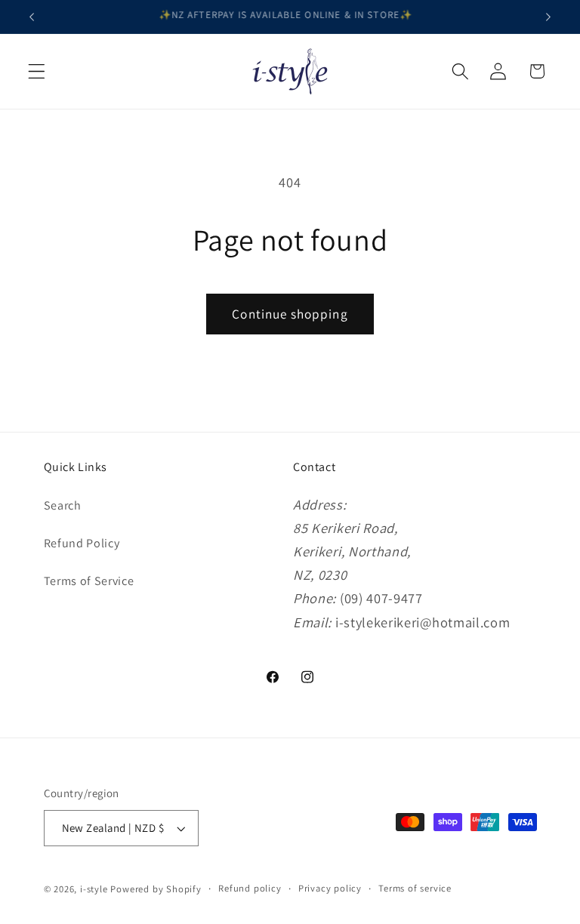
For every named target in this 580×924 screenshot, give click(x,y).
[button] (36, 71)
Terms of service (415, 888)
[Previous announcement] (31, 16)
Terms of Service (89, 581)
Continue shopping (290, 313)
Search (63, 505)
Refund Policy (82, 543)
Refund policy (249, 888)
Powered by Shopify (156, 888)
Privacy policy (330, 888)
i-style (95, 888)
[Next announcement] (548, 16)
